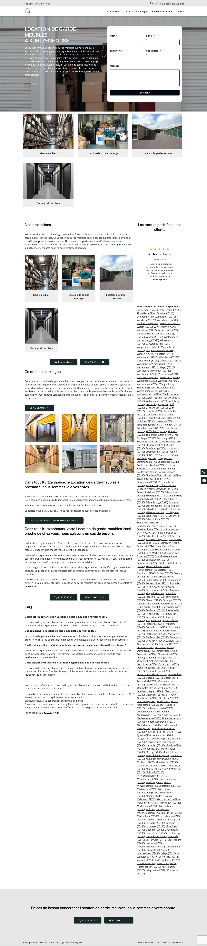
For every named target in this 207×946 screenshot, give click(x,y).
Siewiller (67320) (145, 478)
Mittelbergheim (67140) (158, 782)
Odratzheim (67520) (168, 664)
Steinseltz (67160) (168, 455)
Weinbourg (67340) (168, 380)
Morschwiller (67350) (167, 762)
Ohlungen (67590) (146, 657)
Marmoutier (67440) (170, 802)
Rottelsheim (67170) (147, 569)
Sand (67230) (153, 542)
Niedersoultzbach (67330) (159, 708)
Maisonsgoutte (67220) (158, 809)
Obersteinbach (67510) (149, 667)
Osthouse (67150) (164, 647)
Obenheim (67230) (168, 698)
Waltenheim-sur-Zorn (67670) (152, 390)
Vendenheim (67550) (157, 407)
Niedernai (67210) (171, 714)
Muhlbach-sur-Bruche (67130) (161, 758)
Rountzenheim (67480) (158, 566)
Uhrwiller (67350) (171, 417)
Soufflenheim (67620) (163, 468)
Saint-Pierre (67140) (156, 549)
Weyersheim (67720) (148, 367)
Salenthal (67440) (146, 546)
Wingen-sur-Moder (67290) (160, 350)
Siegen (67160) (163, 478)
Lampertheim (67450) (148, 853)
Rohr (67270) (152, 586)
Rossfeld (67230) (154, 576)
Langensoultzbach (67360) (151, 846)
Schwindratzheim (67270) (150, 492)
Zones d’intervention (162, 11)
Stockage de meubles (48, 203)
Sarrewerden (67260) (157, 539)
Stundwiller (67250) (156, 444)
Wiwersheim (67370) (164, 326)
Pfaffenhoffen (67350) (157, 637)
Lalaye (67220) (168, 853)
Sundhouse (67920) (147, 441)
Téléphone (116, 51)
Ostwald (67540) (145, 647)
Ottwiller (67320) (154, 640)
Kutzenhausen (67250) (149, 866)
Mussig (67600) (154, 752)
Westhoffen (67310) (168, 374)
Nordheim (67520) (146, 704)
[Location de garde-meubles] (157, 131)
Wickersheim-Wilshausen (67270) (154, 363)
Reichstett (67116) (155, 610)
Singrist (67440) (154, 475)
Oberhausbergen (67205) (150, 691)
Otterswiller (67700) (147, 644)
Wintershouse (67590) (157, 343)
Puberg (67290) (154, 623)
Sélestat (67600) (168, 485)
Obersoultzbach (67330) (158, 671)
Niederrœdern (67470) (149, 714)
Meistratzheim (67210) (168, 799)
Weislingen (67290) (147, 380)
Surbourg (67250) (166, 438)
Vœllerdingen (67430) (157, 404)
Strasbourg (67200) (156, 448)
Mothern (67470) (146, 762)
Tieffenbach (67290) (156, 431)
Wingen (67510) (145, 353)
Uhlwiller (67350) (146, 421)
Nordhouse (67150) (167, 701)
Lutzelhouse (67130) (170, 816)
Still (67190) (152, 455)
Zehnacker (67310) (166, 316)
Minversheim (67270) (148, 785)
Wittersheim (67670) (168, 330)
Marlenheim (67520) (147, 806)
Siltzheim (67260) (172, 475)
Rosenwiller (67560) (156, 579)
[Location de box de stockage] (103, 131)
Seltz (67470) (152, 485)
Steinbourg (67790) (147, 458)
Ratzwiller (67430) (155, 617)
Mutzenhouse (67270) (148, 748)
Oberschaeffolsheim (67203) (152, 674)
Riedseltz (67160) (155, 596)
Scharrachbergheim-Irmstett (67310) (156, 525)
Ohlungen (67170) (166, 657)
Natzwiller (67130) (155, 745)
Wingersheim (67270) (148, 347)
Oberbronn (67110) (147, 698)
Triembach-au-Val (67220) (150, 428)
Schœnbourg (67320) (157, 502)
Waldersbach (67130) (157, 397)
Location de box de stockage (102, 153)
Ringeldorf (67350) (155, 593)
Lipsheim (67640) (155, 829)
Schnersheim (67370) (157, 505)
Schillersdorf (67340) (157, 515)
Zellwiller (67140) (165, 313)
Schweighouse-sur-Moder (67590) (163, 495)
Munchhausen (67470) (157, 755)
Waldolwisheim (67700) (149, 394)
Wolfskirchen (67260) (148, 323)
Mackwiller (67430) (172, 812)
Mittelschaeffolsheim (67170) (152, 775)
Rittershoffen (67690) (157, 590)
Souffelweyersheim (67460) (151, 471)
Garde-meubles (48, 153)
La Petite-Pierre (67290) (167, 860)
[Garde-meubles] (48, 131)
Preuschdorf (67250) (156, 627)
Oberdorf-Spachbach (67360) (161, 694)
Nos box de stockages (137, 11)
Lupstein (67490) (145, 819)
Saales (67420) (166, 563)
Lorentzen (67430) (165, 819)
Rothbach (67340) (146, 573)
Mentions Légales (74, 942)
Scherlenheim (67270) (157, 519)
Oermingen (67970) (147, 664)
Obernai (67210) (154, 677)
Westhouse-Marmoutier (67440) (154, 370)
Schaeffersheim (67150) (158, 536)
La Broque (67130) (166, 863)
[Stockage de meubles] (48, 181)
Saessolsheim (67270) (157, 559)
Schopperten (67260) (148, 498)
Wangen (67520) (165, 387)
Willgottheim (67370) (148, 360)
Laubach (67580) (154, 843)
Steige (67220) (165, 458)
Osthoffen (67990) (146, 650)
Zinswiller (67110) (146, 313)
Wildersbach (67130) (171, 360)
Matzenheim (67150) (148, 802)
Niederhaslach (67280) (149, 725)
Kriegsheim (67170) (156, 870)
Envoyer (144, 92)
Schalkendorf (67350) (148, 529)
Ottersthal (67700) (168, 644)
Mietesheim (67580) (170, 785)
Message (114, 66)
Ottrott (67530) (172, 640)
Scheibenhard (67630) (148, 522)
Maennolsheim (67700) (149, 812)
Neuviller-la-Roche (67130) (159, 731)
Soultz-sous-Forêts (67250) (151, 465)
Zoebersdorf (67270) (148, 309)
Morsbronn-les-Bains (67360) (152, 765)
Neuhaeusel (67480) (163, 735)
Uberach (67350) (164, 421)
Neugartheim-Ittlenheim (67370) (154, 738)
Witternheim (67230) (148, 333)
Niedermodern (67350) (149, 718)
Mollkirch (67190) (155, 772)
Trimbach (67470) (171, 424)
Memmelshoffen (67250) (159, 795)
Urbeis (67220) (153, 417)
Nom (113, 35)
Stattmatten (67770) (147, 461)
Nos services (113, 11)
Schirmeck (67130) (155, 512)
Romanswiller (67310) (157, 583)
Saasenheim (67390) (147, 563)
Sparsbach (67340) (169, 461)
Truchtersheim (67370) (149, 424)
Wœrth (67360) (145, 326)
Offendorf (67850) (164, 660)
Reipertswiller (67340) (148, 606)
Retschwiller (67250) (171, 603)
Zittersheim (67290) (170, 309)
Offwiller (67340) (145, 660)
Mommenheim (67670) (158, 768)
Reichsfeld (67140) (155, 613)
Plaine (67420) (153, 630)
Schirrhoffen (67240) (157, 509)
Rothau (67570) (165, 573)
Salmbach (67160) (170, 542)
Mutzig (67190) (173, 745)
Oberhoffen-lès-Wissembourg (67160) (157, 687)
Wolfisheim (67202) (170, 323)
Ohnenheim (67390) (167, 654)
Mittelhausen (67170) (148, 779)
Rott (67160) (165, 569)
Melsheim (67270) (146, 799)
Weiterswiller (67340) (148, 377)
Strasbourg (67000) (156, 451)
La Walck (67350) (167, 856)
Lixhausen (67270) (155, 826)
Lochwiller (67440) (155, 822)
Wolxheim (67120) (146, 320)
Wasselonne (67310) (147, 384)
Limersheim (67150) (156, 833)
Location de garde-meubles (157, 153)
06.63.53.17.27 (42, 3)
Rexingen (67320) (172, 600)
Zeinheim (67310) (146, 316)
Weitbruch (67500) (170, 377)
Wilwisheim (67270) (169, 357)
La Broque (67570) (146, 863)
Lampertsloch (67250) (157, 849)
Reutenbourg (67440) (148, 603)
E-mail (150, 35)
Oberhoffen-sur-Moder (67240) (162, 684)
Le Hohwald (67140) (156, 839)
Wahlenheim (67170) (157, 401)
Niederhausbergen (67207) (160, 721)
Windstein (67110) (163, 353)
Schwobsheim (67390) (167, 488)
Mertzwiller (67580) (147, 789)
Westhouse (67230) (147, 374)
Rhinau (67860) (154, 600)
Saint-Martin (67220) (156, 552)
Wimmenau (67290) (147, 357)
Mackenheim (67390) (148, 816)
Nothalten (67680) (146, 701)
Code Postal (153, 51)
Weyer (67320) (167, 367)
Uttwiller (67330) (154, 411)
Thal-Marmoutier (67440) (159, 434)
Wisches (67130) (154, 336)
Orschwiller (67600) (167, 650)
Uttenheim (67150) (156, 414)
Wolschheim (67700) (167, 320)
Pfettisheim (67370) (156, 633)
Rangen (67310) (154, 620)
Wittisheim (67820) (147, 330)
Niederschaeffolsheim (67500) (153, 711)
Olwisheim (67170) (146, 654)
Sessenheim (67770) (147, 482)
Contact (180, 11)
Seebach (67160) (145, 488)
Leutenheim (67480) (156, 836)
